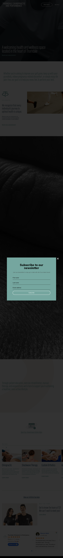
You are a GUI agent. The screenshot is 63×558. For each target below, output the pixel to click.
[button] (58, 258)
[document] (31, 279)
